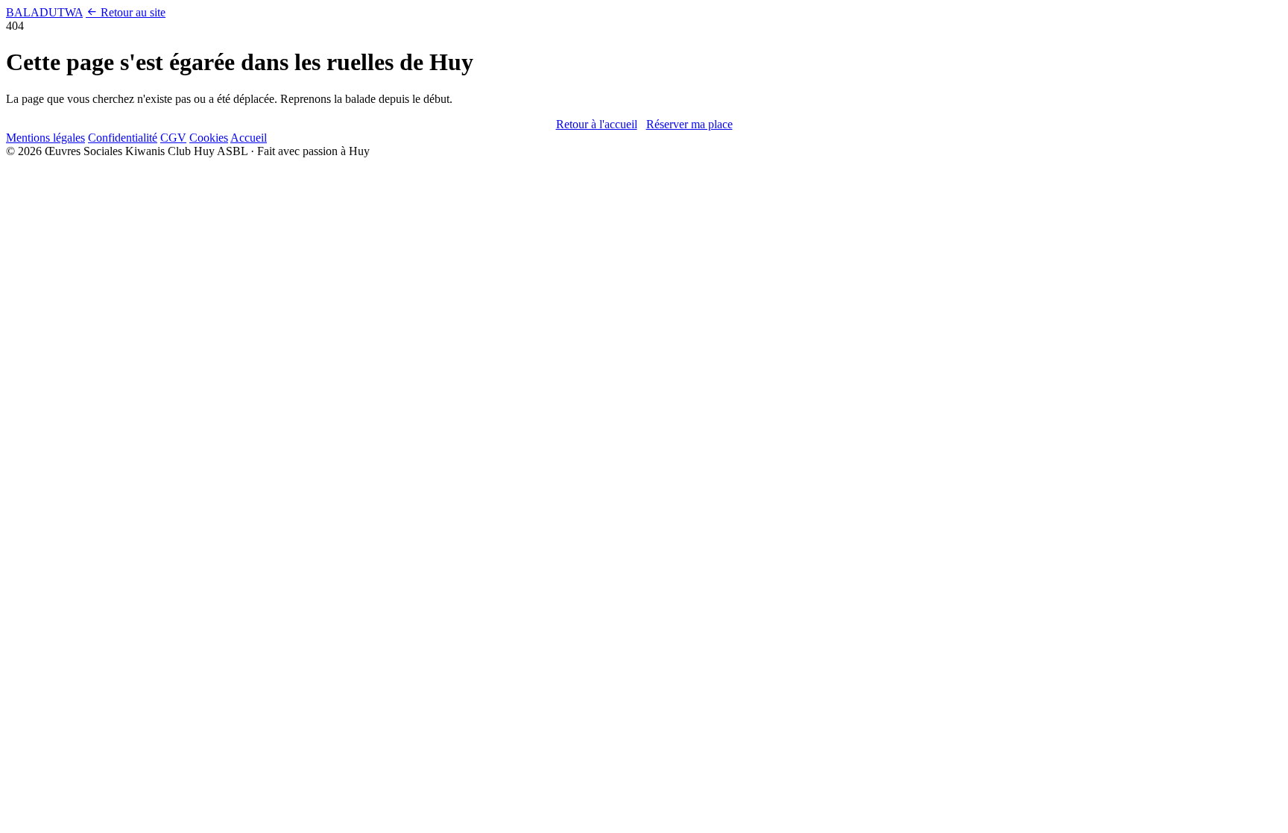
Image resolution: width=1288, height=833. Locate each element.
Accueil (248, 137)
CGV (173, 137)
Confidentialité (122, 137)
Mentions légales (45, 137)
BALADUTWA (44, 12)
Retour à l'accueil (596, 124)
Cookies (208, 137)
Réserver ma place (689, 124)
